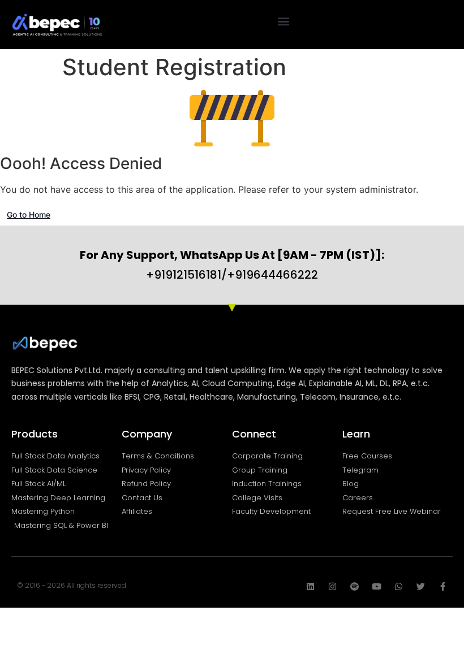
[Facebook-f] (443, 586)
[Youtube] (376, 586)
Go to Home (28, 214)
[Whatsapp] (398, 586)
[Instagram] (332, 586)
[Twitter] (420, 586)
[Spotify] (354, 586)
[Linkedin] (310, 586)
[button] (283, 20)
